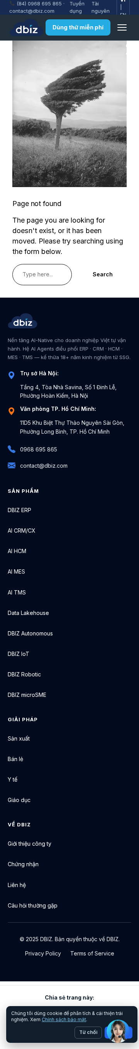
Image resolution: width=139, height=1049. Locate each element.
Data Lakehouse (28, 613)
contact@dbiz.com (31, 11)
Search (103, 274)
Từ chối (88, 1032)
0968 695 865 (38, 449)
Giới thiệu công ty (29, 843)
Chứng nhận (23, 864)
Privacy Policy (43, 953)
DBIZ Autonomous (30, 633)
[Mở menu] (122, 27)
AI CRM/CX (22, 530)
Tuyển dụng (77, 7)
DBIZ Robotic (24, 674)
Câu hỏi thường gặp (33, 905)
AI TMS (17, 592)
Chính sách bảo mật (64, 1019)
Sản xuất (19, 738)
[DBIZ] (26, 27)
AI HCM (17, 551)
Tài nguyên (101, 7)
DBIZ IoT (18, 654)
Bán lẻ (15, 759)
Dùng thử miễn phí (78, 27)
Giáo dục (19, 800)
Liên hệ (17, 885)
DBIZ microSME (27, 694)
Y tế (12, 779)
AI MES (16, 571)
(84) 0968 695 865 (39, 3)
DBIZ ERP (19, 510)
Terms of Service (92, 953)
